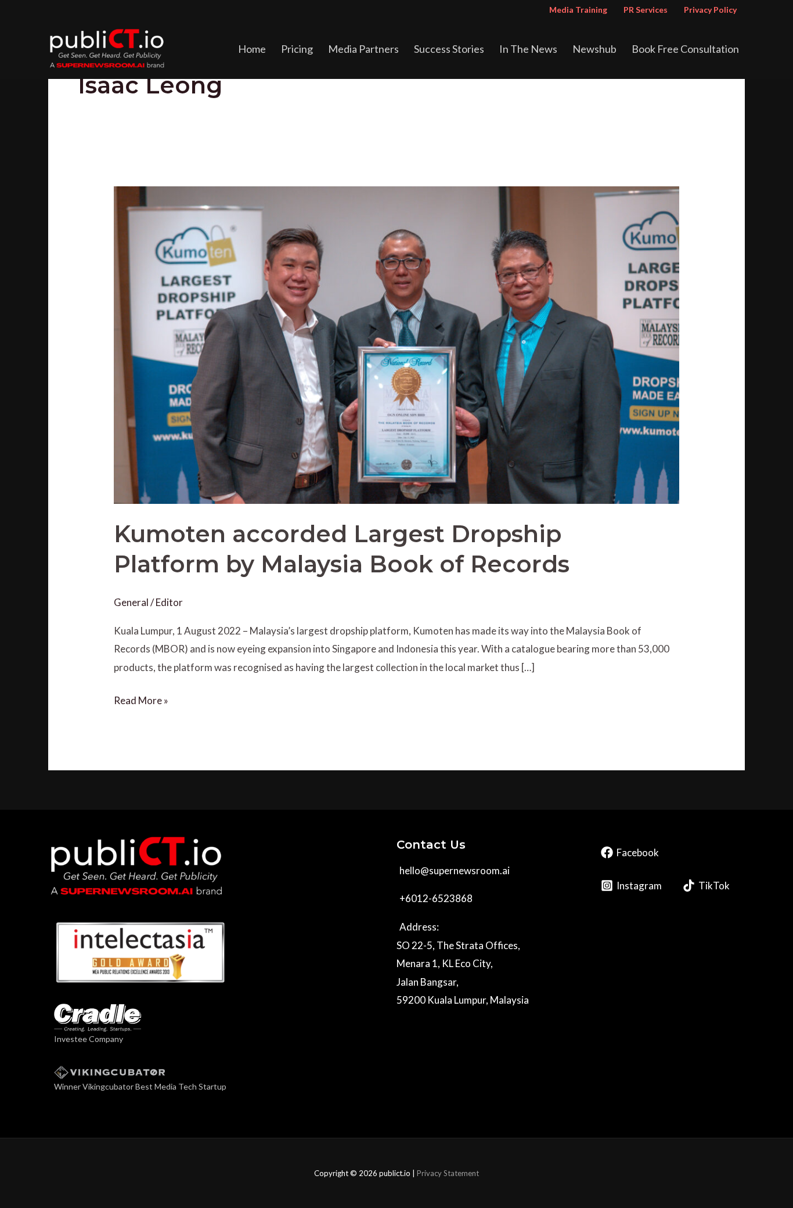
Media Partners (363, 48)
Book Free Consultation (685, 48)
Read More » (141, 698)
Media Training (578, 10)
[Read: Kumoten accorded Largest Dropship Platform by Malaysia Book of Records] (396, 344)
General (131, 602)
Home (252, 48)
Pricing (297, 48)
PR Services (645, 10)
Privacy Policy (710, 10)
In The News (528, 48)
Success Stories (449, 48)
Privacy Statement (448, 1173)
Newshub (594, 48)
